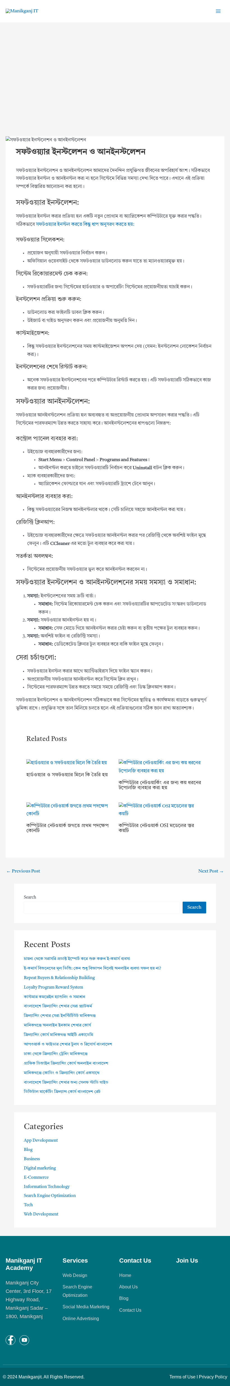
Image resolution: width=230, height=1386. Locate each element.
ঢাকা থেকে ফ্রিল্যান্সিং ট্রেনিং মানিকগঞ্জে (56, 1054)
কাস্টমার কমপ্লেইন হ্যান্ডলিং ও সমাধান (54, 997)
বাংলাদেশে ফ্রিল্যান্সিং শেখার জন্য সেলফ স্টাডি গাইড (66, 1083)
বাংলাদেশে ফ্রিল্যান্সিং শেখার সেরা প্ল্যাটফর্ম (58, 1006)
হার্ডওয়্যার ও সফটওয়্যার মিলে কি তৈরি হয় (67, 774)
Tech (28, 1205)
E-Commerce (36, 1178)
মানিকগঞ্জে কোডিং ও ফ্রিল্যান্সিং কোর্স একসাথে (61, 1073)
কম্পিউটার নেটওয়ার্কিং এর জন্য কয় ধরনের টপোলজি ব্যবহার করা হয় (160, 785)
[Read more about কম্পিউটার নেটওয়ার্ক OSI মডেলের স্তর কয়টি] (161, 810)
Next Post (211, 871)
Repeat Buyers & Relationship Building (59, 978)
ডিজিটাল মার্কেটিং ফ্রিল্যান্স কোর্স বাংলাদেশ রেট (62, 1092)
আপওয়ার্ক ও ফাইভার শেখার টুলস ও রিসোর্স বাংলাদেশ (68, 1044)
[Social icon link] (10, 1340)
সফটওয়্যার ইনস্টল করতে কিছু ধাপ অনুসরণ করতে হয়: (85, 224)
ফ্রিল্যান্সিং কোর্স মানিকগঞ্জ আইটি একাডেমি (58, 1035)
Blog (28, 1150)
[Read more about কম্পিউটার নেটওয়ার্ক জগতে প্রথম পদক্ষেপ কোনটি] (68, 810)
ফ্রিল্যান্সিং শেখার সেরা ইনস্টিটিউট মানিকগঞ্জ (60, 1016)
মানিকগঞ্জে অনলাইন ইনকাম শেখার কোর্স (57, 1025)
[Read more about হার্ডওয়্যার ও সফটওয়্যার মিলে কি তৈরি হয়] (66, 763)
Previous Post (23, 871)
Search (30, 897)
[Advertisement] (115, 87)
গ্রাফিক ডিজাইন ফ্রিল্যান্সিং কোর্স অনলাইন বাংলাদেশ (66, 1064)
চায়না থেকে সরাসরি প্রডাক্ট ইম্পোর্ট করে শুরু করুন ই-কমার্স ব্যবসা (77, 959)
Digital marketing (40, 1168)
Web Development (41, 1214)
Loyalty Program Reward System (53, 988)
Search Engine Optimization (50, 1196)
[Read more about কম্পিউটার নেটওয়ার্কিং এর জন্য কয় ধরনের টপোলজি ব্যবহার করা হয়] (161, 767)
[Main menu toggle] (218, 11)
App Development (41, 1141)
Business (32, 1159)
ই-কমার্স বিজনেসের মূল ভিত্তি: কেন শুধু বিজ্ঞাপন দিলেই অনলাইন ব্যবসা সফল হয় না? (92, 968)
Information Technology (47, 1187)
